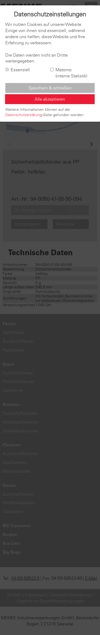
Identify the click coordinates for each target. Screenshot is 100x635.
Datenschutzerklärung (23, 114)
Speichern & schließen (50, 87)
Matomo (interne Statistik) (71, 72)
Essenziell (20, 69)
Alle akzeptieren (50, 99)
